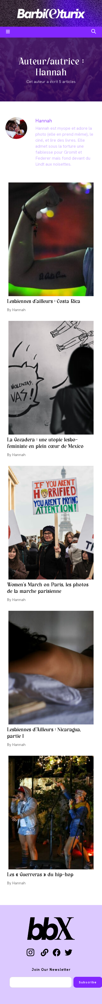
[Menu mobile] (8, 32)
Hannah (43, 120)
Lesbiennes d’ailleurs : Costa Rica (43, 301)
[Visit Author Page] (16, 128)
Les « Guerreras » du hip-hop (40, 875)
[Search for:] (93, 32)
